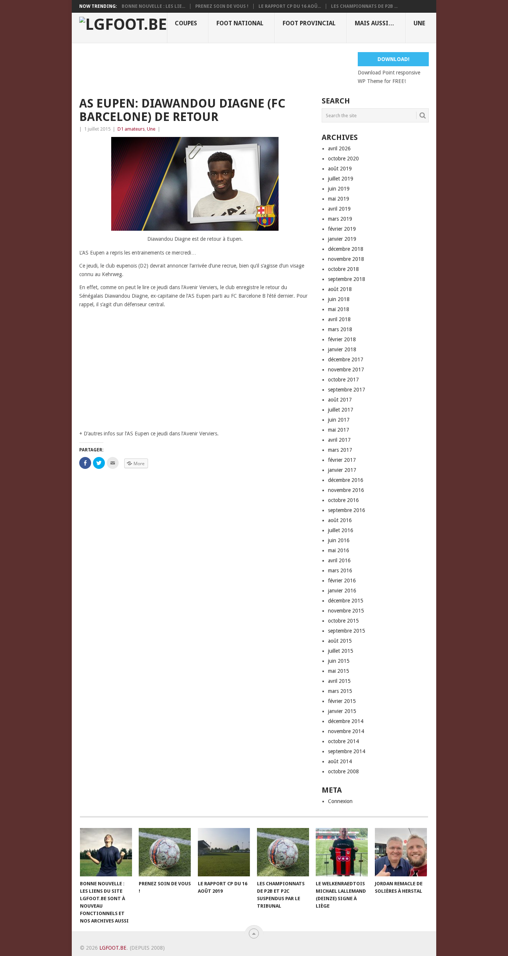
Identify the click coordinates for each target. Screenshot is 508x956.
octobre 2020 (343, 159)
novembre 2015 (346, 611)
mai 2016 (338, 550)
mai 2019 (338, 199)
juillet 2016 (340, 530)
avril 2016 (339, 560)
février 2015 (342, 701)
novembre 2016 (346, 490)
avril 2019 (339, 209)
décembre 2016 (345, 480)
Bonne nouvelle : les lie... (153, 6)
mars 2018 (340, 329)
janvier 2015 (342, 711)
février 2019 (342, 229)
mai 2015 (338, 671)
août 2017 (340, 400)
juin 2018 (339, 299)
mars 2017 (340, 450)
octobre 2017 (343, 380)
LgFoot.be (112, 948)
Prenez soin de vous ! (221, 6)
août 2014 (340, 761)
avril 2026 (339, 148)
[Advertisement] (214, 69)
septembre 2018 (346, 279)
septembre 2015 (346, 631)
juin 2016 (339, 540)
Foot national (239, 23)
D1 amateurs (131, 129)
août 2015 (340, 641)
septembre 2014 (346, 751)
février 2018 (342, 339)
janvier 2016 (342, 591)
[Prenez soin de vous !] (165, 852)
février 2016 (342, 580)
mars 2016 (340, 570)
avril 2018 (339, 319)
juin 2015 (339, 661)
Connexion (340, 801)
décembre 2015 (345, 601)
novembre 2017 (346, 370)
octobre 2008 (343, 771)
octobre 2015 (343, 621)
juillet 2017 (340, 410)
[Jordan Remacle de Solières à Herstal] (401, 852)
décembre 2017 (345, 359)
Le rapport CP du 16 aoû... (289, 6)
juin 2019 (339, 189)
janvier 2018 (342, 349)
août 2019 (340, 169)
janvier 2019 (342, 239)
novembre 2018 (346, 259)
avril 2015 (339, 681)
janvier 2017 (342, 470)
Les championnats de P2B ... (364, 6)
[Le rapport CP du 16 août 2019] (224, 852)
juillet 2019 (340, 179)
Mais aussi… (374, 23)
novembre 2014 (346, 731)
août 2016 (340, 520)
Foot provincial (309, 23)
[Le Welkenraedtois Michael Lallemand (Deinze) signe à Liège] (342, 852)
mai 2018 (338, 309)
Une (419, 23)
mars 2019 (340, 219)
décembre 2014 (345, 721)
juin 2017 (339, 420)
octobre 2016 (343, 500)
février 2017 (342, 460)
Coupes (186, 23)
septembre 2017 (346, 390)
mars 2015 (340, 691)
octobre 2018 (343, 269)
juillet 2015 (340, 651)
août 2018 (340, 289)
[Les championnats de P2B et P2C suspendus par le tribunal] (283, 852)
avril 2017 (339, 440)
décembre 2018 (345, 249)
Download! (393, 59)
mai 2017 (338, 430)
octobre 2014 (343, 741)
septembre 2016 (346, 510)
